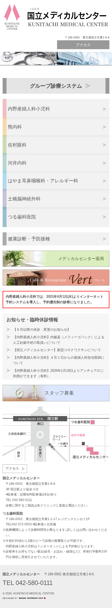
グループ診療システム (56, 86)
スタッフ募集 (59, 393)
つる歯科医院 (22, 216)
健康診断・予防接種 (29, 238)
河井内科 (17, 163)
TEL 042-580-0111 (19, 500)
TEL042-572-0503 (19, 524)
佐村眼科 (17, 145)
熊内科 (15, 127)
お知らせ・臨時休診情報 (32, 319)
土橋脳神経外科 (24, 198)
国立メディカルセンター (21, 574)
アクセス (83, 45)
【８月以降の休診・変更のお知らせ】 (42, 329)
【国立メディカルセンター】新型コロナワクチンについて (57, 350)
